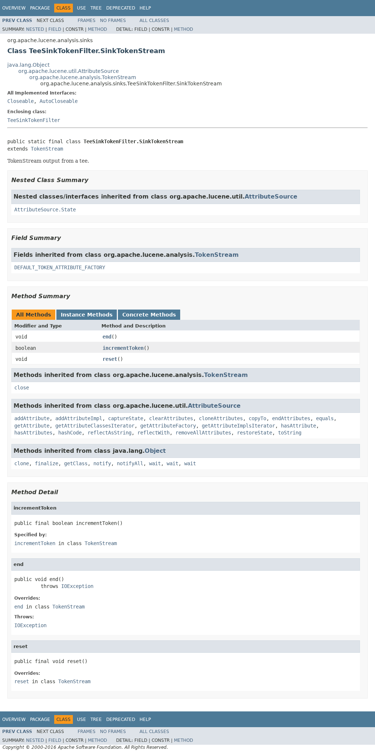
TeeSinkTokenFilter (33, 120)
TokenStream (47, 149)
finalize (46, 463)
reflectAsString (109, 433)
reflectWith (153, 433)
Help (145, 8)
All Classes (154, 20)
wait (155, 463)
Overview (14, 8)
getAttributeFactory (168, 426)
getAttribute (31, 426)
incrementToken (123, 348)
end (107, 337)
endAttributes (291, 418)
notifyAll (130, 463)
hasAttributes (33, 433)
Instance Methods (86, 315)
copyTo (257, 418)
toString (289, 433)
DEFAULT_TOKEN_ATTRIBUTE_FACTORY (59, 267)
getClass (76, 463)
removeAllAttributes (203, 433)
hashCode (70, 433)
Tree (96, 8)
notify (102, 463)
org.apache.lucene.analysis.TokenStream (82, 77)
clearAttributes (171, 418)
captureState (125, 418)
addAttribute (31, 418)
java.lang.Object (28, 65)
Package (40, 8)
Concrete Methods (149, 315)
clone (21, 463)
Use (81, 8)
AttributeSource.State (45, 209)
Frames (87, 20)
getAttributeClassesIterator (94, 426)
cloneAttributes (221, 418)
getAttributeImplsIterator (238, 426)
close (21, 388)
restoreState (254, 433)
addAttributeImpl (78, 418)
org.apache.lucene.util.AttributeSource (68, 71)
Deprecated (120, 8)
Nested (35, 29)
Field (54, 29)
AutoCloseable (59, 101)
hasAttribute (298, 426)
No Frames (113, 20)
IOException (77, 586)
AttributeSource (271, 196)
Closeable (20, 101)
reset (110, 359)
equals (325, 418)
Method (97, 29)
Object (155, 450)
